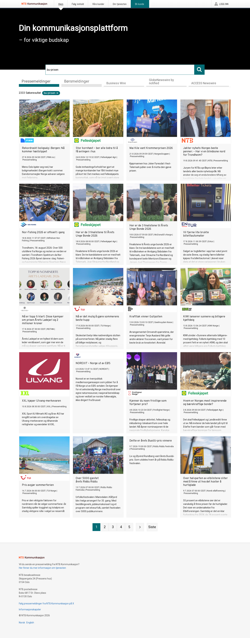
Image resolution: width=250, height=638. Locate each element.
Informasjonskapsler (30, 609)
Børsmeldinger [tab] (76, 81)
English (30, 622)
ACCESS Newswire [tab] (203, 83)
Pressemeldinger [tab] (36, 81)
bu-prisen (49, 93)
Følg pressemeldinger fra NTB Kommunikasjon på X (46, 603)
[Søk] (199, 70)
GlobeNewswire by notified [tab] (161, 81)
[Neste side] (140, 527)
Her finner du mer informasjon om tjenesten (42, 568)
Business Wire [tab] (116, 83)
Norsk (22, 622)
